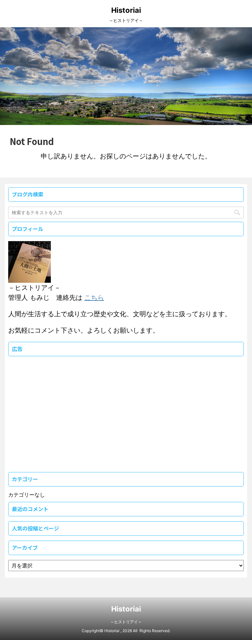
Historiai (126, 10)
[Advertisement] (57, 422)
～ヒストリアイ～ (126, 621)
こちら (94, 297)
